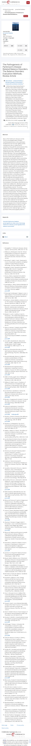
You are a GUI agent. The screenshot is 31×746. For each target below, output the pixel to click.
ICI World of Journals (8, 9)
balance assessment (8, 226)
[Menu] (28, 2)
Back (26, 16)
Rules (12, 725)
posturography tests (19, 224)
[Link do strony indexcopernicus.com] (15, 735)
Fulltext (6, 237)
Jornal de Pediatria (20, 9)
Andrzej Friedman (18, 81)
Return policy (5, 728)
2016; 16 (7, 11)
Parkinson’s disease (8, 224)
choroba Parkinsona (8, 221)
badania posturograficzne (11, 222)
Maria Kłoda (9, 81)
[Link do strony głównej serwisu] (10, 2)
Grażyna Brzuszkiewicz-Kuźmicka (14, 84)
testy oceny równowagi (19, 223)
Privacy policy (20, 725)
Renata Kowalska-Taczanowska (14, 82)
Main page (4, 725)
